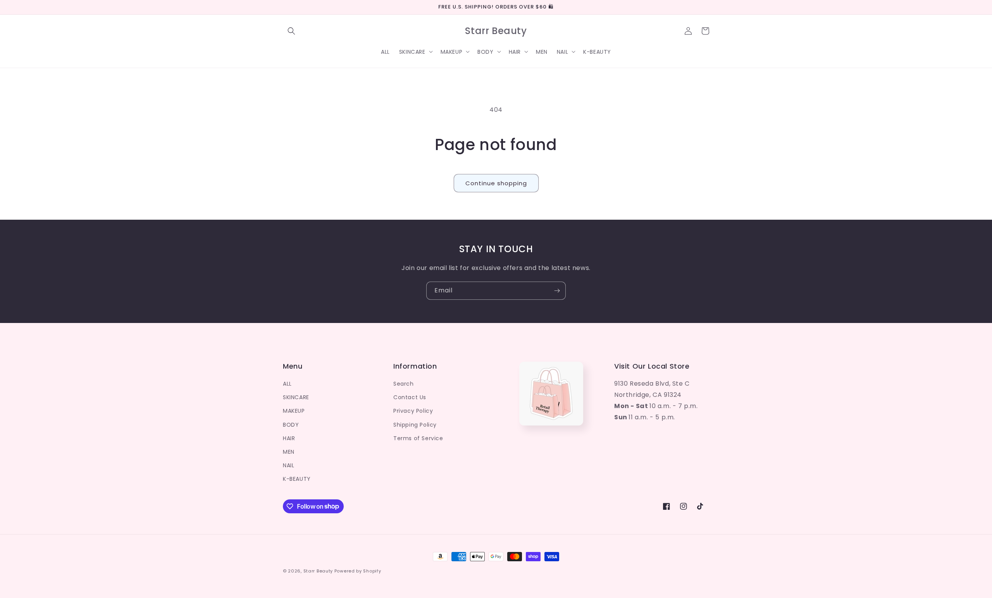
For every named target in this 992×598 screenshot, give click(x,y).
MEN (288, 452)
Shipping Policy (415, 425)
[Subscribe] (556, 291)
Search (403, 384)
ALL (287, 384)
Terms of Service (418, 438)
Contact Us (409, 397)
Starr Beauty (318, 571)
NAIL (288, 465)
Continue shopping (496, 183)
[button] (291, 30)
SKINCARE (296, 397)
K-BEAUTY (297, 479)
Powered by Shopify (357, 571)
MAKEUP (294, 411)
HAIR (289, 438)
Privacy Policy (413, 411)
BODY (291, 425)
